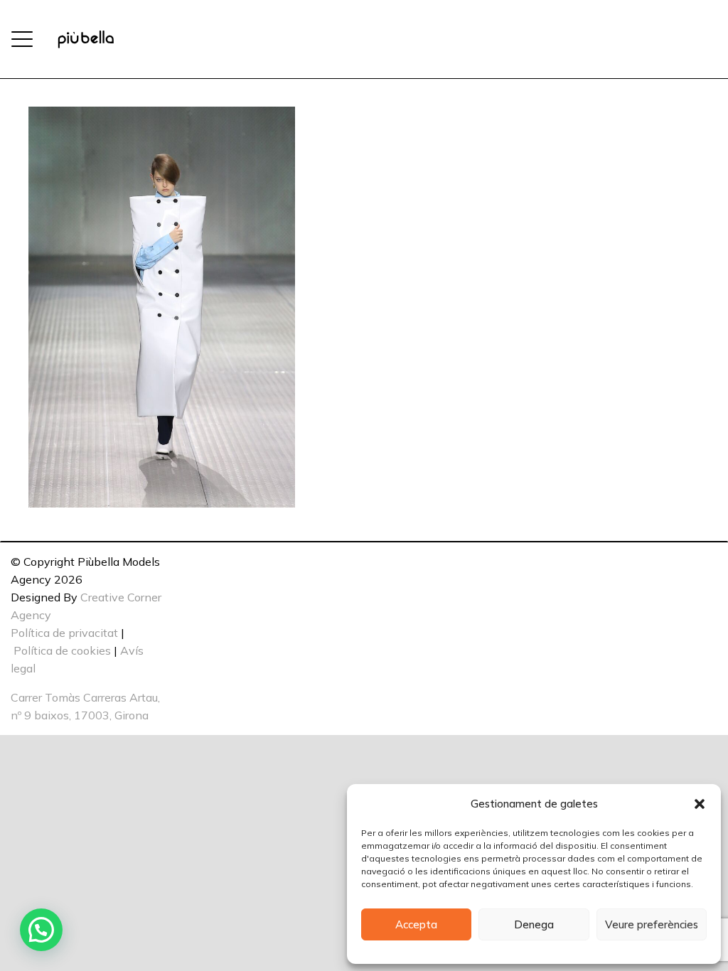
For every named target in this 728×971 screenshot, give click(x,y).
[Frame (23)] (86, 39)
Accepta (416, 924)
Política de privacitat (64, 633)
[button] (699, 804)
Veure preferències (651, 924)
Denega (534, 924)
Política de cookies (62, 650)
